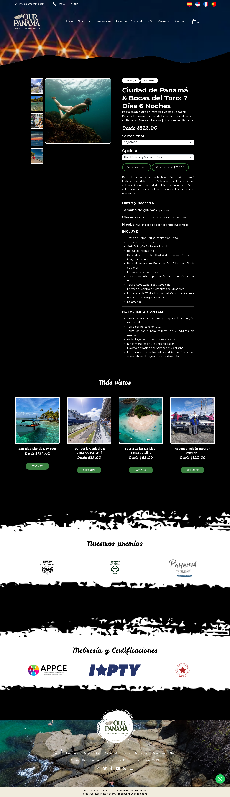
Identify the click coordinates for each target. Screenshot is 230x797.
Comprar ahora (136, 167)
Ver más (37, 466)
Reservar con (170, 167)
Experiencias (103, 21)
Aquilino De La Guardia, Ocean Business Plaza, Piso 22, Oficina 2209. (115, 760)
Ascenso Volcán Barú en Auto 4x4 (192, 450)
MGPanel (117, 793)
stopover (149, 80)
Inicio (69, 21)
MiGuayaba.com (137, 793)
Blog (172, 753)
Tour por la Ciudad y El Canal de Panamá (89, 450)
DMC (150, 21)
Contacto (181, 21)
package (131, 80)
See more (89, 470)
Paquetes (164, 21)
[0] (194, 21)
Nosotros (84, 21)
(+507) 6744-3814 (68, 3)
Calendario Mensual (129, 21)
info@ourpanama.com (32, 3)
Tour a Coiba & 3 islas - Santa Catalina (141, 450)
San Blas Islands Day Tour (37, 448)
